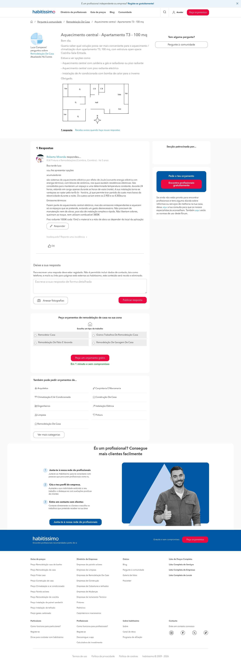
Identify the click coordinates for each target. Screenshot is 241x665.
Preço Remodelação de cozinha (45, 597)
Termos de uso (79, 656)
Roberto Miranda (56, 157)
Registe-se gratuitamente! (141, 4)
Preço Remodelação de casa (43, 570)
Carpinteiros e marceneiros (89, 613)
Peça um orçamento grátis (90, 358)
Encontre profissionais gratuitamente (181, 184)
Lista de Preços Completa (180, 559)
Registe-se (35, 632)
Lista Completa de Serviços (181, 565)
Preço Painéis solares (40, 592)
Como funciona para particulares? (46, 626)
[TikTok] (205, 632)
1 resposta (66, 130)
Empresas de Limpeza (86, 570)
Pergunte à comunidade (49, 22)
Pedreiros (81, 608)
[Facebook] (182, 632)
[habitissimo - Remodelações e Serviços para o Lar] (43, 12)
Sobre (125, 626)
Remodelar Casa (46, 335)
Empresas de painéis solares (89, 565)
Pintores (80, 603)
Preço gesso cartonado (41, 613)
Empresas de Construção (88, 581)
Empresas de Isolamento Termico (91, 597)
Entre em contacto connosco (181, 626)
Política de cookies (128, 656)
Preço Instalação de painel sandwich (47, 603)
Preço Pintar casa (38, 575)
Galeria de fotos (130, 575)
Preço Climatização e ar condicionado (47, 586)
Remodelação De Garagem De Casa (114, 342)
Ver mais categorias (49, 435)
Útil (53, 246)
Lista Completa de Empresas (182, 570)
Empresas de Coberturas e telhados (93, 586)
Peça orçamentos (198, 12)
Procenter (127, 581)
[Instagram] (171, 632)
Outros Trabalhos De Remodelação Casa (117, 335)
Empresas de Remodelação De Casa (93, 575)
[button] (37, 39)
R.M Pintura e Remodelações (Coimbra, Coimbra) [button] (72, 160)
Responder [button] (59, 226)
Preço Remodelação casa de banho (46, 565)
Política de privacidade (103, 656)
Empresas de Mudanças (87, 592)
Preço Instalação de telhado (43, 608)
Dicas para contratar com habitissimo (47, 637)
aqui (165, 207)
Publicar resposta (132, 300)
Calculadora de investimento (89, 643)
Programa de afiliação (132, 637)
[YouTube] (194, 632)
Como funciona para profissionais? (92, 626)
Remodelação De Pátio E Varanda (55, 342)
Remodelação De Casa (78, 22)
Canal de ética (129, 632)
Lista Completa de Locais (180, 575)
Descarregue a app (85, 637)
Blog (125, 565)
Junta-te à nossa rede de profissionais (75, 522)
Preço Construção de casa (42, 581)
